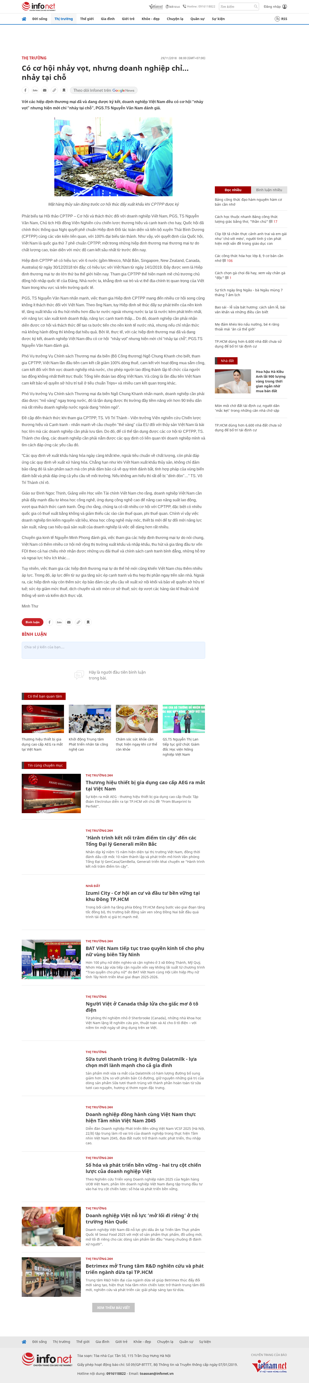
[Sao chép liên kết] (54, 90)
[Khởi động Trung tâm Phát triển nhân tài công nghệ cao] (90, 719)
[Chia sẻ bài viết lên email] (44, 90)
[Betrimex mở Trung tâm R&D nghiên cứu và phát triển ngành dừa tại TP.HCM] (51, 1277)
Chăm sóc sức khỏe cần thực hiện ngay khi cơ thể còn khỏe (136, 744)
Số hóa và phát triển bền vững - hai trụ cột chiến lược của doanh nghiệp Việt (143, 1168)
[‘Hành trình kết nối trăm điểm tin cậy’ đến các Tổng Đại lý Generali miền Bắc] (51, 848)
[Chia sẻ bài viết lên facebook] (25, 90)
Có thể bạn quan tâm (45, 696)
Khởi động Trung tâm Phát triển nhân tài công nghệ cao (88, 744)
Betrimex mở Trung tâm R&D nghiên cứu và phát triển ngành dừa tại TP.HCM (145, 1269)
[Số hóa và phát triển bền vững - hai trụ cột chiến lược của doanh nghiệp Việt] (51, 1176)
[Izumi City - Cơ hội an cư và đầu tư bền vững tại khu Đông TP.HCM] (51, 904)
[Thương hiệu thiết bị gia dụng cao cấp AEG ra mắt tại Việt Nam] (43, 719)
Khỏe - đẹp (151, 18)
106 (229, 260)
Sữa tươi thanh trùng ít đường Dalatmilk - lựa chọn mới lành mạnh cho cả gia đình (141, 1062)
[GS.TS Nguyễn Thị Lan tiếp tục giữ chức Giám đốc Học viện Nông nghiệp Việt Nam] (184, 719)
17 (275, 221)
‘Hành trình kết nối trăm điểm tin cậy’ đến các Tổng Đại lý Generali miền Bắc (141, 840)
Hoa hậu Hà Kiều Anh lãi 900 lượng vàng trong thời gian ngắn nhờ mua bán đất (271, 381)
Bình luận (33, 622)
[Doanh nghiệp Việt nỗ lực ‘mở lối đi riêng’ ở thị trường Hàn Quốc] (51, 1226)
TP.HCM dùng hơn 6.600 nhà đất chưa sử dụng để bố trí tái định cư (248, 344)
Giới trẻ (128, 18)
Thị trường (64, 18)
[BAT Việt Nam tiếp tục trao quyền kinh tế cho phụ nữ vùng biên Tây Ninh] (51, 959)
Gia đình (108, 18)
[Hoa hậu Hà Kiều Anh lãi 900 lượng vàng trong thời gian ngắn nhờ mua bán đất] (233, 381)
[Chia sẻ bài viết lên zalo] (35, 90)
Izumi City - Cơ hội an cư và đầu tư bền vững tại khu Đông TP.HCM (143, 896)
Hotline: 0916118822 (201, 6)
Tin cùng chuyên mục (45, 765)
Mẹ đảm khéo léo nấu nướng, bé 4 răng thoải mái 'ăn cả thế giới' (247, 326)
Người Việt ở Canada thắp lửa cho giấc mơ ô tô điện (142, 1006)
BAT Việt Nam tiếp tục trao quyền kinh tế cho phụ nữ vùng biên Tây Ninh (145, 951)
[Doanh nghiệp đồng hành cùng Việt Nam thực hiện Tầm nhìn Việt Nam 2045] (51, 1125)
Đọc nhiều (233, 190)
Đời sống (39, 18)
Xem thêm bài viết (113, 1307)
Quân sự (197, 18)
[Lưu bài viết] (64, 90)
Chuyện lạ (175, 18)
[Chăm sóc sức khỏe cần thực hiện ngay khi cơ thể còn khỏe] (137, 719)
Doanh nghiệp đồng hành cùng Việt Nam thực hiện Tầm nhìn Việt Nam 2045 (141, 1117)
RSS (284, 18)
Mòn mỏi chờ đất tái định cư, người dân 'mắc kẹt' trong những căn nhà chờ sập (247, 408)
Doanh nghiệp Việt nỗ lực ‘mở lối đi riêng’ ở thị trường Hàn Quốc (142, 1218)
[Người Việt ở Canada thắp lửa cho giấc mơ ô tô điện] (51, 1014)
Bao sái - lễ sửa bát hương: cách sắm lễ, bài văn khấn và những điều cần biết (250, 309)
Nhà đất (93, 886)
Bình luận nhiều (269, 190)
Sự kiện (218, 18)
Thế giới (87, 18)
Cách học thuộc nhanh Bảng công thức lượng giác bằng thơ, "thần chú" (246, 219)
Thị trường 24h (99, 775)
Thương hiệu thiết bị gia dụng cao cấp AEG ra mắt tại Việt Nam (42, 744)
